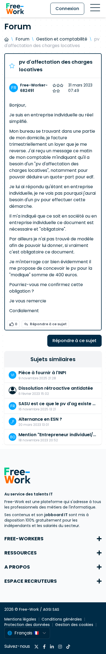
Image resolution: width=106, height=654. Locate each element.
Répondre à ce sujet (48, 324)
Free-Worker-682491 (34, 87)
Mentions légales (20, 619)
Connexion (67, 8)
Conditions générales (62, 619)
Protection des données (27, 624)
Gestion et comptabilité (61, 39)
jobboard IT (56, 514)
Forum (22, 39)
